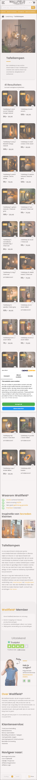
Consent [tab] (7, 376)
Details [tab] (30, 376)
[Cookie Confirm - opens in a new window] (28, 370)
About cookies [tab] (18, 376)
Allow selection (18, 408)
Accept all (18, 404)
